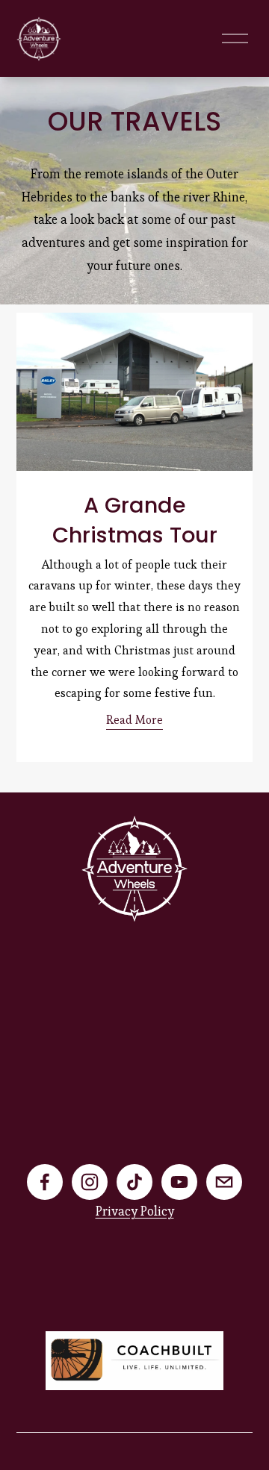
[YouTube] (179, 1182)
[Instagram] (90, 1182)
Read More (134, 720)
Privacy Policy (135, 1211)
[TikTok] (134, 1182)
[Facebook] (45, 1182)
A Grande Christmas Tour (134, 520)
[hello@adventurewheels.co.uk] (224, 1182)
